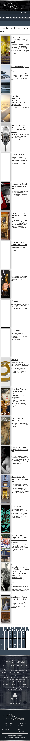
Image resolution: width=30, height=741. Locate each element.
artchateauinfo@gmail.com (15, 735)
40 (2, 642)
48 (11, 644)
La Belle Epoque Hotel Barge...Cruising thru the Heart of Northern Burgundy (19, 538)
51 (23, 644)
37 (15, 639)
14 (23, 630)
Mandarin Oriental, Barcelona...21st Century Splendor (20, 479)
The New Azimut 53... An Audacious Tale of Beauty (20, 69)
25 (15, 635)
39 (23, 639)
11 (10, 630)
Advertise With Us (17, 154)
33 (23, 637)
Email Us (14, 360)
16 (2, 632)
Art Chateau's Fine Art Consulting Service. (19, 598)
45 (23, 642)
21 (23, 632)
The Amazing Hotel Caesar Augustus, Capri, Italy (20, 39)
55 (15, 646)
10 (5, 630)
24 (11, 635)
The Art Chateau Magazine (17, 419)
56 (19, 646)
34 (2, 639)
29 (6, 637)
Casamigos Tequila (18, 506)
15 (27, 630)
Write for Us (15, 330)
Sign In (26, 12)
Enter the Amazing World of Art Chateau (19, 243)
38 (19, 639)
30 (11, 637)
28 (2, 637)
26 (19, 635)
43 (15, 642)
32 (19, 637)
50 (19, 644)
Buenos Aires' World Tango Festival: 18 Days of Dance (19, 449)
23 (6, 635)
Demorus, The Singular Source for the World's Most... (19, 186)
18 (11, 632)
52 (2, 646)
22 (2, 635)
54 (11, 646)
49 (15, 644)
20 (19, 632)
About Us (14, 301)
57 (23, 646)
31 (15, 637)
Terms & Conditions (21, 728)
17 (6, 632)
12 (14, 630)
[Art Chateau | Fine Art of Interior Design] (11, 9)
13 (18, 630)
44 (19, 642)
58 (2, 649)
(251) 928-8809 (8, 728)
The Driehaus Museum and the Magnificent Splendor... (19, 215)
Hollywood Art (16, 272)
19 (15, 632)
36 (11, 639)
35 (6, 639)
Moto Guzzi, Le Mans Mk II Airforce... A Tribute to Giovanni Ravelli (19, 128)
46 (2, 644)
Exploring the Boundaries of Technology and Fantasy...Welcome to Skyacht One (18, 100)
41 (6, 642)
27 (23, 635)
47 (6, 644)
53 (6, 646)
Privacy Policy (20, 731)
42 (11, 642)
